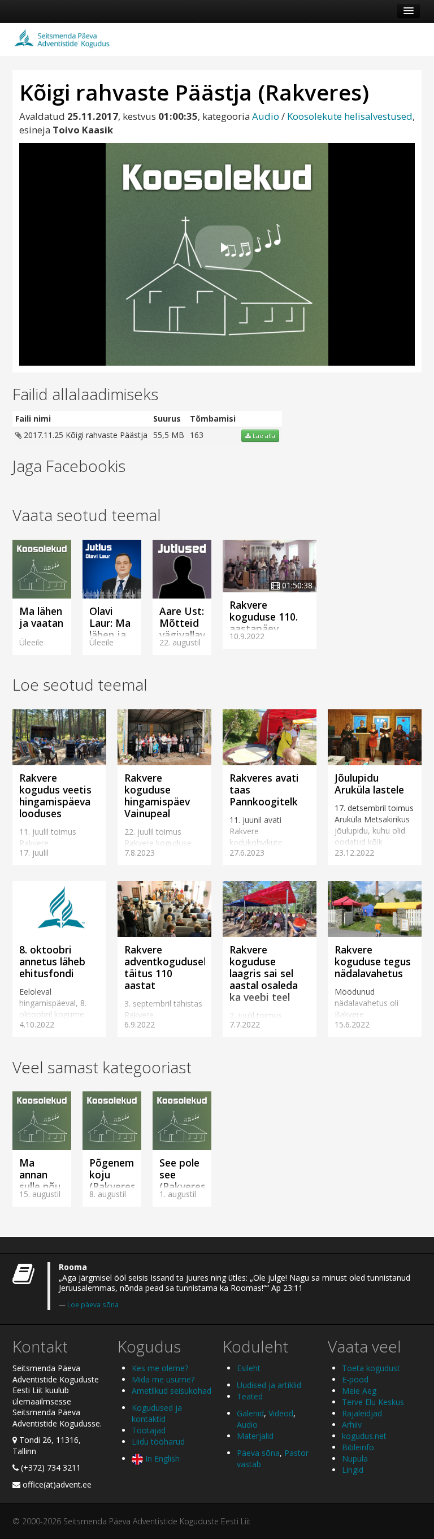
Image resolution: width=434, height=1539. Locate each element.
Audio (265, 116)
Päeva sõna (258, 1452)
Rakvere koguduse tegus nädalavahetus (373, 961)
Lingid (352, 1469)
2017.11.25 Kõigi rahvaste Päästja (84, 435)
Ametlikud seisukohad (171, 1390)
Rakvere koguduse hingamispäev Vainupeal (157, 795)
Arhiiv (352, 1424)
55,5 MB (168, 435)
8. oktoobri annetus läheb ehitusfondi (52, 961)
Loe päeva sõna (93, 1304)
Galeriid (250, 1413)
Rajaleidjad (362, 1413)
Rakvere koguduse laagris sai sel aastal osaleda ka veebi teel (263, 973)
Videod (280, 1413)
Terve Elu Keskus (373, 1402)
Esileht (249, 1368)
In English (161, 1458)
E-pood (355, 1379)
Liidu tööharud (158, 1441)
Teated (250, 1396)
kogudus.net (364, 1435)
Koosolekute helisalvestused (350, 116)
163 (196, 435)
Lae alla (263, 436)
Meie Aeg (359, 1390)
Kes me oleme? (160, 1368)
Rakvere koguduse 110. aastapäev (263, 616)
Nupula (355, 1458)
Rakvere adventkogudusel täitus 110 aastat (165, 967)
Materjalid (255, 1435)
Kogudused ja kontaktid (157, 1413)
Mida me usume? (163, 1379)
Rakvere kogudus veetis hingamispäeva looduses (55, 795)
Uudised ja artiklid (269, 1385)
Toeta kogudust (371, 1368)
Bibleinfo (358, 1447)
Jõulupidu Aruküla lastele (369, 783)
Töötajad (149, 1430)
